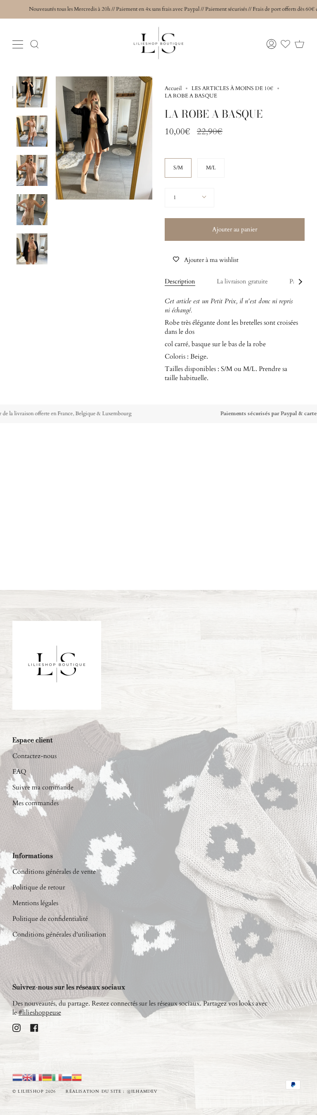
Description (180, 281)
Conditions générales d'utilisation (59, 934)
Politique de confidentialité (50, 918)
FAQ (19, 771)
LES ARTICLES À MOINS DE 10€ (232, 88)
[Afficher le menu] (18, 44)
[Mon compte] (271, 44)
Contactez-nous (34, 756)
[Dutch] (17, 1077)
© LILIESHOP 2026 (34, 1091)
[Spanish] (77, 1077)
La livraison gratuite (242, 281)
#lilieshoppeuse (40, 1012)
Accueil (173, 88)
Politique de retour (38, 887)
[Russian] (67, 1077)
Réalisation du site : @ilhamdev (111, 1091)
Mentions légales (35, 903)
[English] (27, 1077)
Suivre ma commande (42, 787)
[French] (37, 1077)
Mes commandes (35, 803)
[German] (47, 1077)
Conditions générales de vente (54, 871)
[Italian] (57, 1077)
